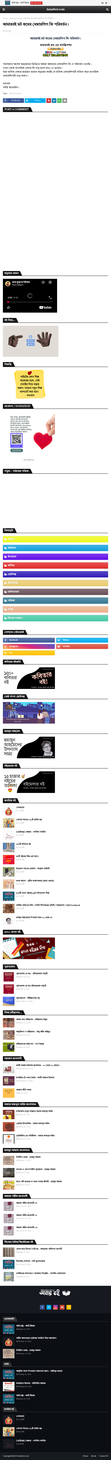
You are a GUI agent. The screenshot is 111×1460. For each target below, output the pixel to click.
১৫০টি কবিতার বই (23, 844)
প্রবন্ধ (10, 609)
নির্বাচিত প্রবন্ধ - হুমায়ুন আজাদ (28, 1157)
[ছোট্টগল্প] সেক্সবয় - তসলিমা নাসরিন (31, 832)
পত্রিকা (11, 600)
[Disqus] (55, 151)
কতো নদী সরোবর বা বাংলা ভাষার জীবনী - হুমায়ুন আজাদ (39, 1182)
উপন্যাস (12, 556)
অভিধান (12, 548)
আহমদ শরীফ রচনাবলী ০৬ (26, 1228)
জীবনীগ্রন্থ (13, 583)
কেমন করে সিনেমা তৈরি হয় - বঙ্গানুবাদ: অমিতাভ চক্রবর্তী (39, 1249)
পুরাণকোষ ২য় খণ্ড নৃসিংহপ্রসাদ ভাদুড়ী (31, 986)
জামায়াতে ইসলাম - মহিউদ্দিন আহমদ (31, 1383)
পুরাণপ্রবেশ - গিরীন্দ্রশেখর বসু (28, 998)
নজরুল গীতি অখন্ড (23, 1090)
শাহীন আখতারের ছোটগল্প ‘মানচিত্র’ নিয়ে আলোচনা (36, 1338)
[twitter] (82, 640)
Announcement (16, 18)
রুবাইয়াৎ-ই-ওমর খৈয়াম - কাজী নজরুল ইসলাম (35, 1078)
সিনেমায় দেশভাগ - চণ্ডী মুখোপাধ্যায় (30, 1261)
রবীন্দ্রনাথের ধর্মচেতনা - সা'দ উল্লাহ (30, 1044)
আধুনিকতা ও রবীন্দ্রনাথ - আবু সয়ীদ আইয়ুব (33, 1032)
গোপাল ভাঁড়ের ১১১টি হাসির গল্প (29, 820)
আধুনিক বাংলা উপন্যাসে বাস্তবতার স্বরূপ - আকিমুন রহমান (39, 1371)
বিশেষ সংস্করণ (15, 618)
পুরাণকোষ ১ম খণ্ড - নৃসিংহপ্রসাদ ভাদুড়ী (32, 974)
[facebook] (29, 640)
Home (5, 18)
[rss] (29, 652)
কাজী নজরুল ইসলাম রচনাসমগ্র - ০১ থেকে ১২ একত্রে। (38, 1065)
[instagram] (29, 646)
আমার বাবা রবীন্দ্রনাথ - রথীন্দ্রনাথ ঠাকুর (31, 1020)
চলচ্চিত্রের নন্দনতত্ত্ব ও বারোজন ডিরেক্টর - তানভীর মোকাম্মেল (40, 1273)
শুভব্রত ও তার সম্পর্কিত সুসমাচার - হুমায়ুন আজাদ (36, 1169)
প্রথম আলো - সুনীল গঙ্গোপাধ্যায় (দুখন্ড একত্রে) (35, 881)
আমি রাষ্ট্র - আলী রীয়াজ (20, 3)
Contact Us (103, 1456)
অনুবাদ (11, 539)
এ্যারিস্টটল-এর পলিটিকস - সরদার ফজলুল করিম (35, 1136)
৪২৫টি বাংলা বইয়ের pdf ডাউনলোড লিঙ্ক (32, 893)
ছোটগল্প (12, 574)
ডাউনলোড (13, 592)
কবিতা (11, 565)
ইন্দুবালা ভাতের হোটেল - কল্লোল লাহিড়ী (33, 869)
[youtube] (82, 646)
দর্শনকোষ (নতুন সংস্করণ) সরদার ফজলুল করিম (34, 1111)
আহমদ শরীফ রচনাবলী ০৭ (26, 1215)
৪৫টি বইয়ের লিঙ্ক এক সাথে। (27, 856)
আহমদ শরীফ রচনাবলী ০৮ (26, 1203)
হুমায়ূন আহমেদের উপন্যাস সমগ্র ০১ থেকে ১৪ (34, 918)
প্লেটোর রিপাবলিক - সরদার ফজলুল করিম (32, 1124)
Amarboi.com (55, 9)
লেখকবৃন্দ (20, 807)
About (93, 1456)
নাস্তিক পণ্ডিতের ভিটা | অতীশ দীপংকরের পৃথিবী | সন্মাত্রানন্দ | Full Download (48, 905)
